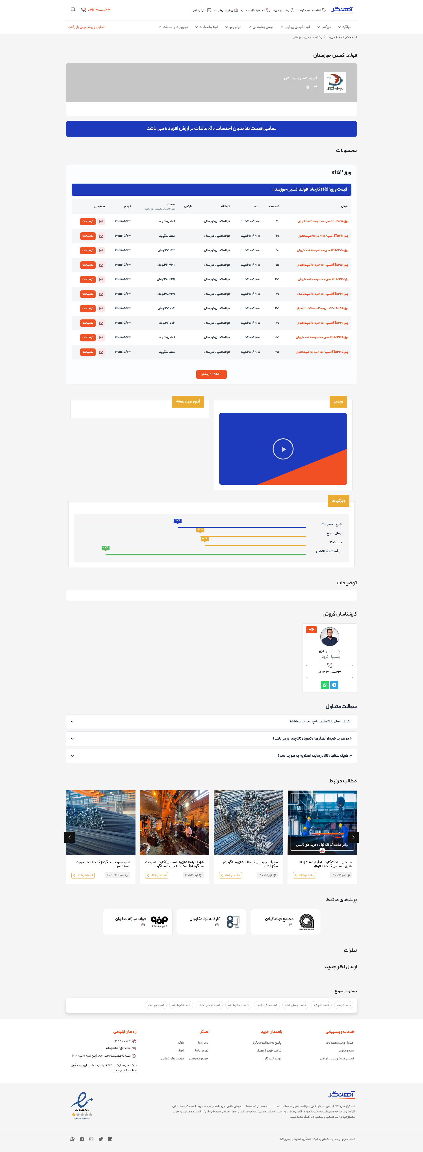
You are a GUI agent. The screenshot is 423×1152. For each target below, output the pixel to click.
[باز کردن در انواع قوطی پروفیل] (282, 27)
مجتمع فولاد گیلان (279, 919)
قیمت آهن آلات (348, 37)
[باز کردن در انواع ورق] (226, 27)
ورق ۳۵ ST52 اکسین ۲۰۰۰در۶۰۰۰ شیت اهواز (322, 352)
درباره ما (203, 1042)
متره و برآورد (346, 1050)
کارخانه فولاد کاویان (205, 919)
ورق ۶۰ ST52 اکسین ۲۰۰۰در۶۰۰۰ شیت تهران (323, 221)
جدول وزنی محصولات (340, 1042)
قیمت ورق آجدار (156, 1005)
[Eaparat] (72, 1139)
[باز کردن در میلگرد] (339, 27)
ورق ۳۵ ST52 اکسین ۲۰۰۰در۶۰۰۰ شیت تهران (322, 337)
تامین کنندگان (328, 37)
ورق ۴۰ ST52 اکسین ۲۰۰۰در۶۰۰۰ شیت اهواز (323, 323)
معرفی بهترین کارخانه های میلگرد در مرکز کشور (250, 864)
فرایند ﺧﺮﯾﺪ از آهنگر (268, 1050)
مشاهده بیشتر (211, 374)
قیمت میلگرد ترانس (267, 1005)
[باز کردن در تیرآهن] (318, 27)
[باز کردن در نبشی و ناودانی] (250, 27)
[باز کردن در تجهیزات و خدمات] (160, 27)
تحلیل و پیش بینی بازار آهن (86, 27)
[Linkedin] (110, 1139)
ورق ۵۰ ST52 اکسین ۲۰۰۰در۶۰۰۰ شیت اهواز (323, 265)
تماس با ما (201, 1050)
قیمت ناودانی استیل (209, 1005)
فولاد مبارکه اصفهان (130, 919)
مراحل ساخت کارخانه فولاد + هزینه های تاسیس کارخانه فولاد (325, 864)
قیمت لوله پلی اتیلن (295, 1005)
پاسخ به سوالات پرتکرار (267, 1042)
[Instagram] (91, 1139)
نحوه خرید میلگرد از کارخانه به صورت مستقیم (103, 864)
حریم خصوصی (198, 1058)
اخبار (181, 1050)
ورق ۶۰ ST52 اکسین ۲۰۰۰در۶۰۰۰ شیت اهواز (323, 236)
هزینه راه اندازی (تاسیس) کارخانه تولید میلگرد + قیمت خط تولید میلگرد (174, 864)
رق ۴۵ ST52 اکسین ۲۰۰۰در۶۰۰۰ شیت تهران (323, 279)
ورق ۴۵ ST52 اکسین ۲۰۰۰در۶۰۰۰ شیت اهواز (322, 308)
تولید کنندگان (272, 1058)
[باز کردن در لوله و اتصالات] (196, 27)
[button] (101, 221)
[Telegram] (82, 1139)
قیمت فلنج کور (321, 1005)
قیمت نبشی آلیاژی (181, 1005)
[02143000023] (83, 10)
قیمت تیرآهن (344, 1005)
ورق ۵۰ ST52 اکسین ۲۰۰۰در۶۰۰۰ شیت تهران (322, 250)
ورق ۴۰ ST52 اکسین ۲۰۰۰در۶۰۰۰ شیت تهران (322, 294)
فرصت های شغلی (172, 1058)
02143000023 (99, 10)
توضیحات (87, 221)
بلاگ (181, 1042)
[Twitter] (100, 1139)
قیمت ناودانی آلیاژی (238, 1005)
